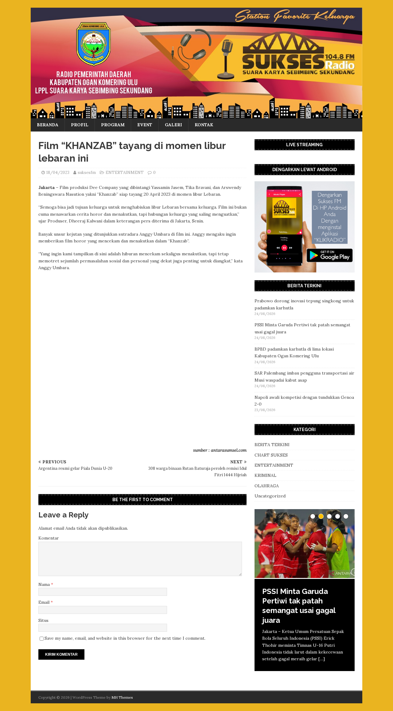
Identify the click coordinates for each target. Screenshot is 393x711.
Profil (79, 125)
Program (113, 125)
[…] (321, 659)
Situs (43, 620)
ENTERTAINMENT (125, 172)
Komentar (48, 538)
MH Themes (122, 697)
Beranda (47, 125)
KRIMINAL (265, 475)
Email (44, 602)
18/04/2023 (57, 172)
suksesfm (87, 172)
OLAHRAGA (267, 486)
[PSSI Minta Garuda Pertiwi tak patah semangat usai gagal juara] (305, 544)
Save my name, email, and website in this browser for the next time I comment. (125, 638)
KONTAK (204, 125)
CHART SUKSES (271, 455)
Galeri (173, 125)
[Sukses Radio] (196, 115)
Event (144, 125)
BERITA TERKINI (272, 444)
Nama (44, 584)
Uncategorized (270, 496)
